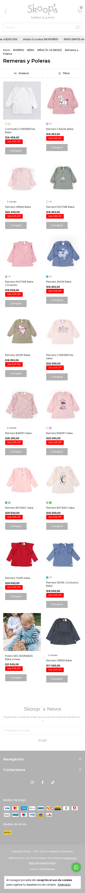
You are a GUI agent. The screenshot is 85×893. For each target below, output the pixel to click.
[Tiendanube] (42, 870)
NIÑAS (30, 50)
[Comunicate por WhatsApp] (76, 867)
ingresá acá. (70, 858)
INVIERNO (18, 50)
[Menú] (6, 11)
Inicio (6, 50)
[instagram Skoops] (32, 782)
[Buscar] (77, 27)
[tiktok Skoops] (52, 782)
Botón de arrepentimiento (42, 863)
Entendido (64, 884)
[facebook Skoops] (42, 782)
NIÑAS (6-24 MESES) (49, 50)
